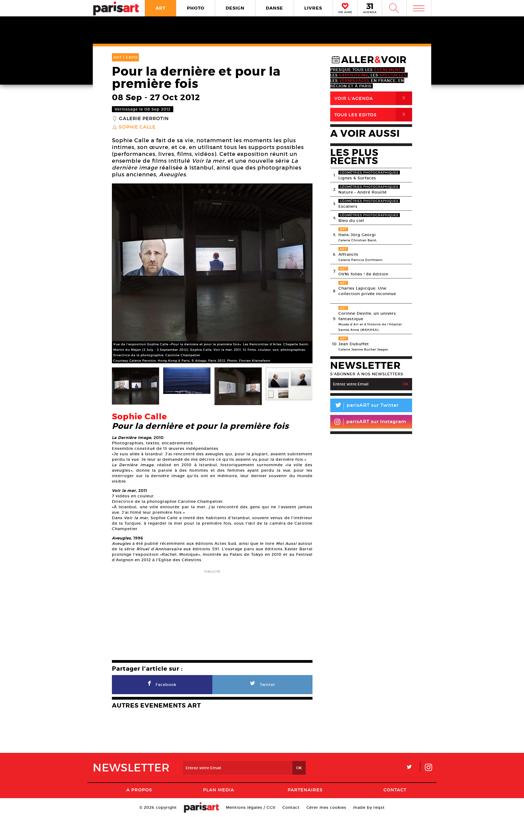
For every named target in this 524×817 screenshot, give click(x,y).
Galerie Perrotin (144, 118)
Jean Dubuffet (353, 343)
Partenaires (305, 789)
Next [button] (301, 273)
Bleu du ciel (351, 220)
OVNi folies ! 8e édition (363, 274)
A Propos (139, 789)
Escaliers (348, 206)
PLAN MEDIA (218, 789)
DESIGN (235, 8)
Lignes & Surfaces (357, 178)
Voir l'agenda (370, 98)
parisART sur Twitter (366, 406)
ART (161, 8)
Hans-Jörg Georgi (357, 234)
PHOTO (195, 8)
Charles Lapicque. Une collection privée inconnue (367, 291)
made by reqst (369, 807)
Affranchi (348, 254)
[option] (212, 273)
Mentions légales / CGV (251, 807)
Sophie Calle (137, 127)
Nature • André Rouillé (362, 192)
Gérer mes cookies (326, 807)
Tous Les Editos (370, 114)
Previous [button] (123, 273)
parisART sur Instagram (376, 421)
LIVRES (313, 8)
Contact (394, 789)
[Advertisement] (212, 613)
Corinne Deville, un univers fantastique (367, 316)
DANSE (274, 8)
